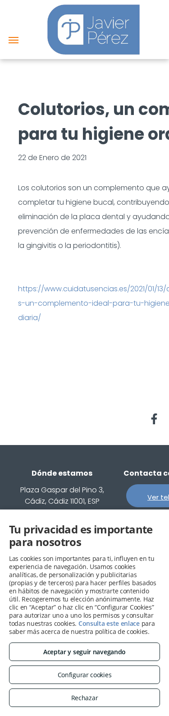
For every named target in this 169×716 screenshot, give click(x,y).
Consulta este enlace (109, 623)
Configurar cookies (85, 674)
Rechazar (84, 697)
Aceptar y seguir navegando (84, 651)
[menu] (14, 40)
